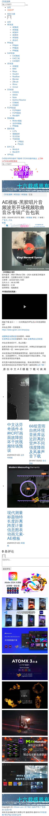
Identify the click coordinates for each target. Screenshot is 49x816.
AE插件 (15, 32)
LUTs (14, 131)
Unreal (15, 87)
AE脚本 (15, 35)
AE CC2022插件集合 (28, 158)
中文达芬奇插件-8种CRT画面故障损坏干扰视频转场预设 (15, 437)
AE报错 (15, 37)
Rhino (14, 84)
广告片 (4, 220)
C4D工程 (16, 58)
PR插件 (15, 45)
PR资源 (10, 42)
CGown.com (19, 807)
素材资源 (11, 128)
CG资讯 (15, 92)
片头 (10, 220)
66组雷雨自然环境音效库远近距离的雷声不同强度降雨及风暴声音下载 (37, 441)
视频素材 (16, 133)
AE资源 (10, 24)
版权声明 (35, 807)
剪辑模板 (11, 118)
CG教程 (15, 102)
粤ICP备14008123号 (12, 814)
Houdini (15, 74)
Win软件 (15, 149)
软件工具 (11, 146)
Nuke (14, 97)
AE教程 (15, 27)
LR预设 (21, 141)
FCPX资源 (11, 107)
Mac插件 (16, 115)
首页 (9, 7)
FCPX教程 (16, 113)
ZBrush (15, 81)
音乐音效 (16, 136)
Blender (15, 79)
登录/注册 (11, 13)
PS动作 (21, 144)
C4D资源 (11, 53)
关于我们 (28, 807)
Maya (14, 71)
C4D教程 (16, 55)
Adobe (15, 94)
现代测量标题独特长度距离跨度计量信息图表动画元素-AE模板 (15, 525)
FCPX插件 (16, 110)
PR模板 (15, 50)
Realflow (15, 76)
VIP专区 (10, 154)
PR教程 (15, 48)
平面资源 (16, 139)
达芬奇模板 (17, 123)
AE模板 (15, 29)
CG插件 (15, 105)
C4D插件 (16, 61)
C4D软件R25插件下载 (11, 158)
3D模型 (15, 66)
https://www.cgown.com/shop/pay (15, 329)
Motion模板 (17, 120)
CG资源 (10, 89)
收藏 (4, 222)
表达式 (15, 40)
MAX (14, 68)
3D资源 (10, 63)
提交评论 (6, 568)
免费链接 (9, 336)
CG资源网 (6, 1)
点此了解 (40, 364)
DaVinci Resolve (19, 100)
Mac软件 (16, 152)
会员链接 (9, 338)
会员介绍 (8, 809)
